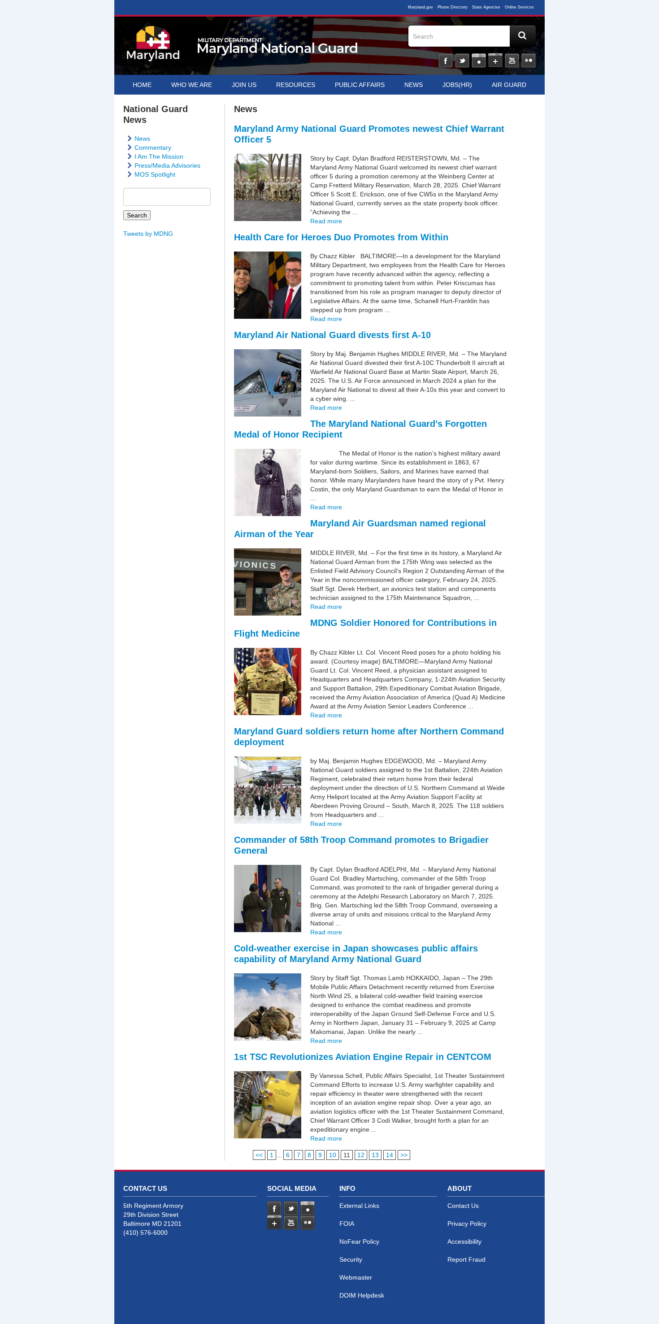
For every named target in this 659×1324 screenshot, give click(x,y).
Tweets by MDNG (148, 233)
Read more (326, 221)
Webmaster (355, 1277)
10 (332, 1155)
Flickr (528, 60)
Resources (295, 84)
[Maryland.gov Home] (153, 48)
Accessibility (464, 1241)
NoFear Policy (359, 1241)
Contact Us (463, 1205)
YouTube (512, 60)
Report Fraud (466, 1259)
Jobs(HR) (457, 84)
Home (142, 84)
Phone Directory (453, 7)
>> (404, 1155)
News (413, 84)
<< (259, 1155)
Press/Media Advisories (167, 165)
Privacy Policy (466, 1223)
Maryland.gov (420, 7)
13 (375, 1155)
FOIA (346, 1223)
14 (389, 1155)
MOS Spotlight (154, 174)
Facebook (445, 60)
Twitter (462, 60)
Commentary (152, 147)
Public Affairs (360, 84)
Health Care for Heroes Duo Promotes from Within (341, 237)
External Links (359, 1205)
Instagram (479, 60)
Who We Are (191, 84)
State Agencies (486, 7)
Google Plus (495, 60)
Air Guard (509, 84)
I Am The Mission (158, 156)
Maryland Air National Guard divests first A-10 (332, 335)
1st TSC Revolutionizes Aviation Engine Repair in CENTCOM (362, 1057)
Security (350, 1259)
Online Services (519, 7)
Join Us (244, 84)
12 (360, 1155)
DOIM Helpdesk (361, 1295)
